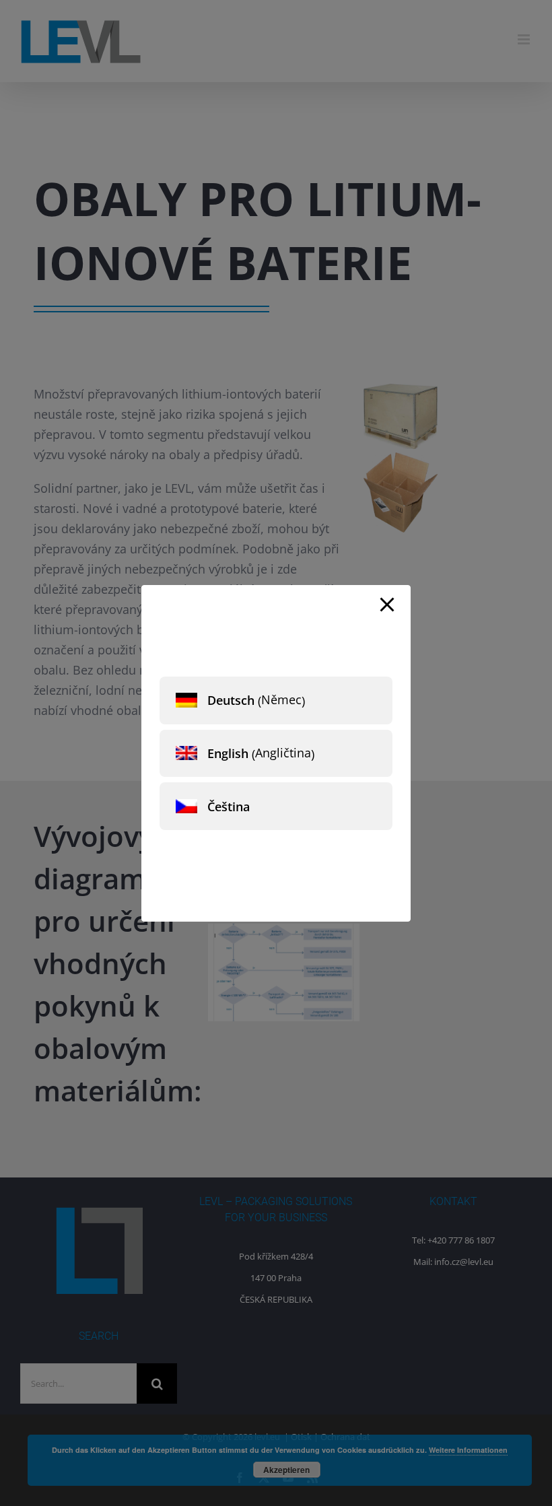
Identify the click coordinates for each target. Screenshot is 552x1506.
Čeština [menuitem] (228, 806)
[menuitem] (276, 700)
